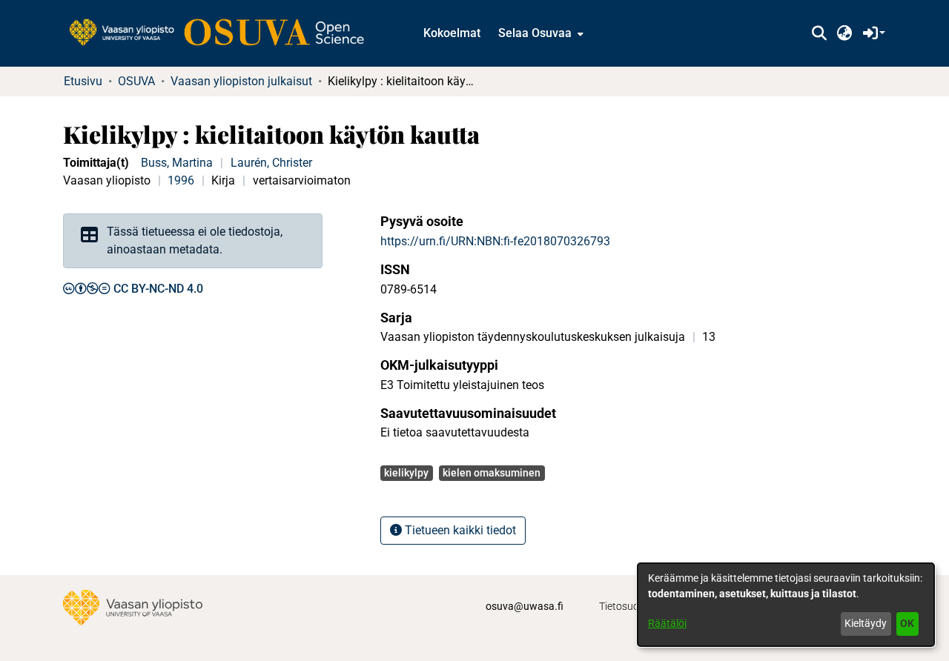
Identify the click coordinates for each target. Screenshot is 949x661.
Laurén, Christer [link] (271, 163)
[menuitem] (539, 33)
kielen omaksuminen (491, 473)
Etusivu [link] (83, 81)
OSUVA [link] (136, 81)
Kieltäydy (865, 623)
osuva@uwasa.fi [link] (524, 606)
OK (907, 623)
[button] (819, 33)
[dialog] (786, 604)
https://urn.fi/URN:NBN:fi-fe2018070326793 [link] (495, 241)
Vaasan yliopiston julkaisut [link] (241, 81)
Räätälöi (667, 623)
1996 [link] (181, 180)
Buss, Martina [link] (177, 163)
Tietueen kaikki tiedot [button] (459, 530)
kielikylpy (406, 473)
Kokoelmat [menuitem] (451, 33)
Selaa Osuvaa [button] (535, 33)
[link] (224, 33)
